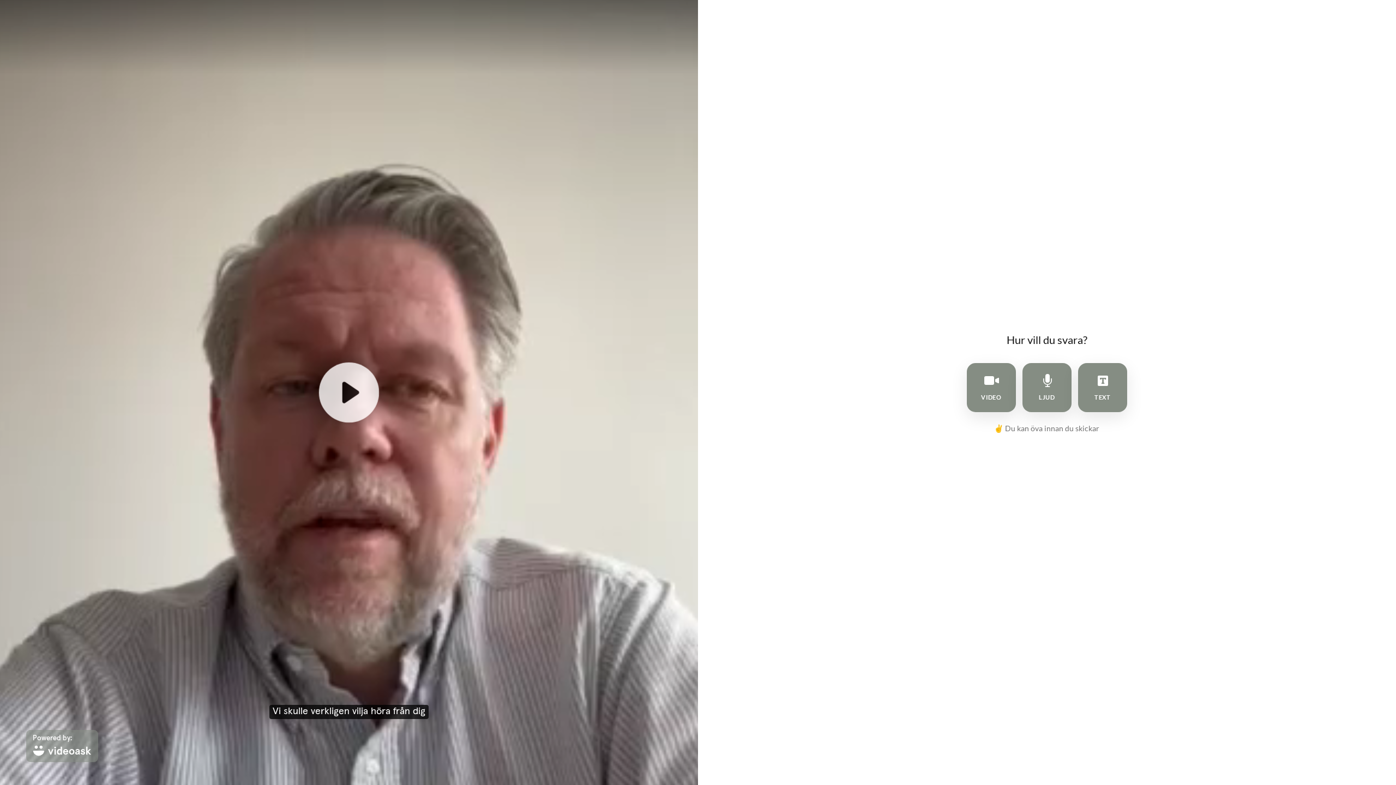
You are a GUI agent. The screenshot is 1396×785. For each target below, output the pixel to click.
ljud (1047, 397)
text (1102, 397)
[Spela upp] (349, 392)
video (991, 397)
